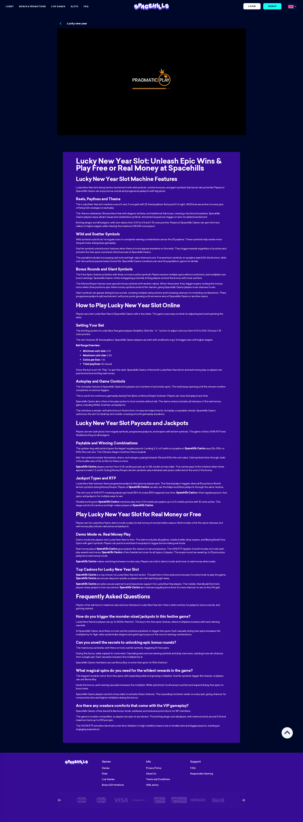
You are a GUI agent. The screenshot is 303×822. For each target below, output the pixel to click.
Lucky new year (77, 23)
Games (106, 768)
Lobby (10, 6)
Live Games (58, 6)
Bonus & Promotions (32, 6)
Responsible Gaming (201, 773)
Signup (272, 6)
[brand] (291, 6)
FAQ (86, 6)
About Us (151, 773)
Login (252, 6)
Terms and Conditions (158, 779)
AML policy (152, 784)
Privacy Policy (153, 768)
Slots (74, 6)
